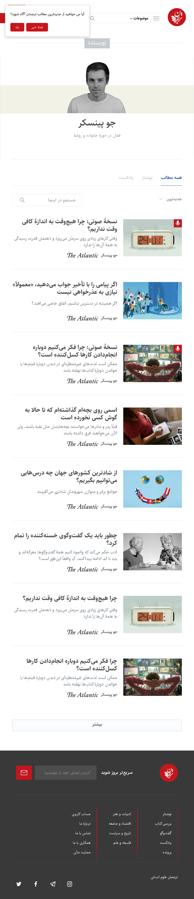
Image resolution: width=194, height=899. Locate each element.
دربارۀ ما (85, 823)
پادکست (126, 177)
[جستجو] (91, 17)
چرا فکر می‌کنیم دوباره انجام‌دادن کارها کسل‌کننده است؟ (72, 664)
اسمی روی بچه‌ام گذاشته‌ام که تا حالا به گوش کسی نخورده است (71, 413)
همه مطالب (171, 177)
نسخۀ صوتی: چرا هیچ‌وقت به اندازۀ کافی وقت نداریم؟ (69, 225)
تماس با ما (83, 833)
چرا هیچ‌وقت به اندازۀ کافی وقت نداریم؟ (70, 598)
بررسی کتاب (163, 823)
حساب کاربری (81, 814)
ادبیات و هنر (122, 814)
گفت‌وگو (166, 833)
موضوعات (140, 18)
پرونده (167, 852)
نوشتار (147, 177)
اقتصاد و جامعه (120, 823)
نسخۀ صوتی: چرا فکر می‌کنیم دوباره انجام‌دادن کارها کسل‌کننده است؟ (75, 351)
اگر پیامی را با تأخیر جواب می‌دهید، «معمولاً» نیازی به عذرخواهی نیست (65, 288)
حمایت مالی (82, 852)
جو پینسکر (109, 255)
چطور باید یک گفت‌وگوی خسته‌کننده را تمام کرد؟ (65, 539)
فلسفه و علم (122, 843)
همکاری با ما (82, 843)
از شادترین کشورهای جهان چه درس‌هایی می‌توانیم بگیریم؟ (69, 476)
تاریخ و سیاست (120, 833)
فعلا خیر (37, 27)
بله (17, 27)
